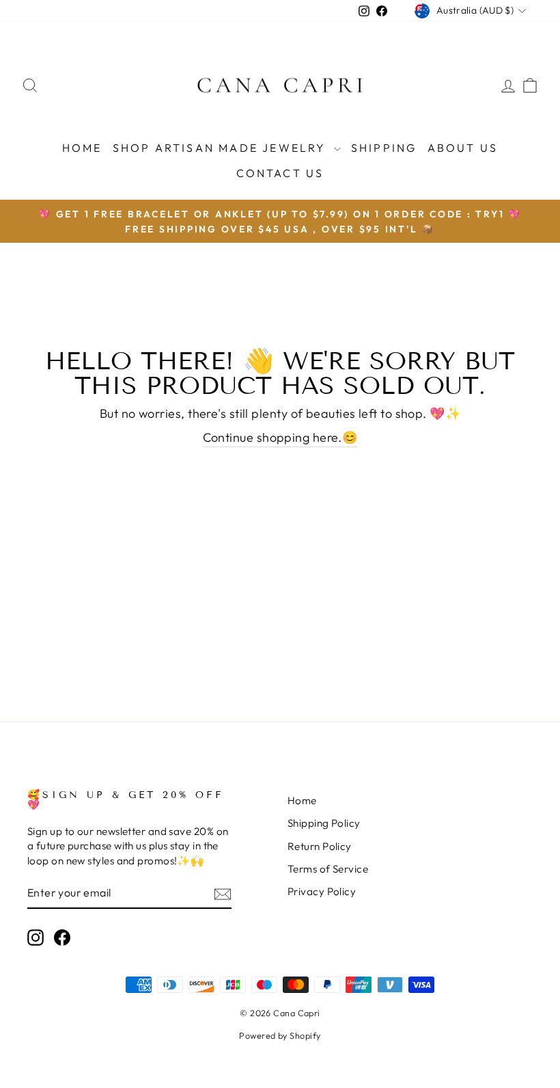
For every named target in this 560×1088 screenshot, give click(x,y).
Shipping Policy (324, 823)
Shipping (384, 148)
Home (82, 148)
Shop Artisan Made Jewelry (222, 148)
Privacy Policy (322, 891)
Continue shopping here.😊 (280, 437)
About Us (463, 148)
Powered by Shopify (279, 1035)
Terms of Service (328, 868)
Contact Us (280, 173)
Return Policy (320, 846)
